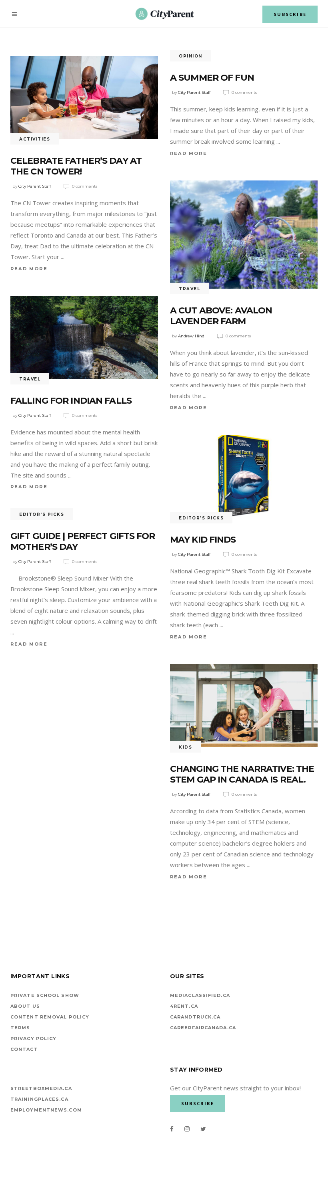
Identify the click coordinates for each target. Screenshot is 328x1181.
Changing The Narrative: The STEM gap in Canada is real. (242, 774)
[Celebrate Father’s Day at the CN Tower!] (84, 97)
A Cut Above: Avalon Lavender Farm (221, 316)
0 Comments (84, 186)
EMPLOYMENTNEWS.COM (46, 1110)
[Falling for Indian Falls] (84, 337)
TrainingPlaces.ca (39, 1099)
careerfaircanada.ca (203, 1027)
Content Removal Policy (49, 1017)
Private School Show (44, 995)
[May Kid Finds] (244, 476)
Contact (24, 1049)
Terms (20, 1027)
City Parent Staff (34, 186)
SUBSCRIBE (290, 14)
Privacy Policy (33, 1038)
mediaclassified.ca (200, 995)
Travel (189, 288)
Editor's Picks (201, 518)
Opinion (190, 56)
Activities (34, 139)
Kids (185, 747)
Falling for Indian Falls (71, 400)
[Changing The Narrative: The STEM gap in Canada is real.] (244, 705)
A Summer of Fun (212, 77)
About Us (25, 1006)
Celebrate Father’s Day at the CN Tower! (76, 166)
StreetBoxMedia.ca (41, 1088)
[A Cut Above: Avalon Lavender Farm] (244, 234)
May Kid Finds (203, 539)
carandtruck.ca (195, 1017)
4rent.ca (184, 1006)
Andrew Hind (191, 336)
